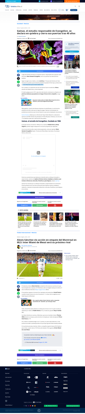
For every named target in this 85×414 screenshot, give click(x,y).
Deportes (30, 10)
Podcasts (7, 10)
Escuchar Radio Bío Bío (72, 1)
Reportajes (7, 397)
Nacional (12, 10)
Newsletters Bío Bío (44, 1)
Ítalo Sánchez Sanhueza (26, 245)
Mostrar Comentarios (39, 197)
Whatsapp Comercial (52, 405)
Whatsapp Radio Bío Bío (73, 405)
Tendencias (36, 10)
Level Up (57, 181)
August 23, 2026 (43, 342)
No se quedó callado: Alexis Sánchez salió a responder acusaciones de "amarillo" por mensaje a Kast (46, 301)
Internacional (19, 10)
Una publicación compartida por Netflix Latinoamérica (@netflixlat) (38, 172)
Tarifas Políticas (8, 405)
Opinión (41, 10)
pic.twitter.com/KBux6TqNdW (32, 339)
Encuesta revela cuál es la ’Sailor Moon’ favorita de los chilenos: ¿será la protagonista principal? (46, 100)
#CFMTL (44, 337)
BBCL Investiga (47, 10)
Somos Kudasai (25, 115)
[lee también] (26, 102)
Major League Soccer (40, 289)
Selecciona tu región (11, 1)
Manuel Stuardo (22, 36)
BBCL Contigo (54, 10)
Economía (25, 10)
